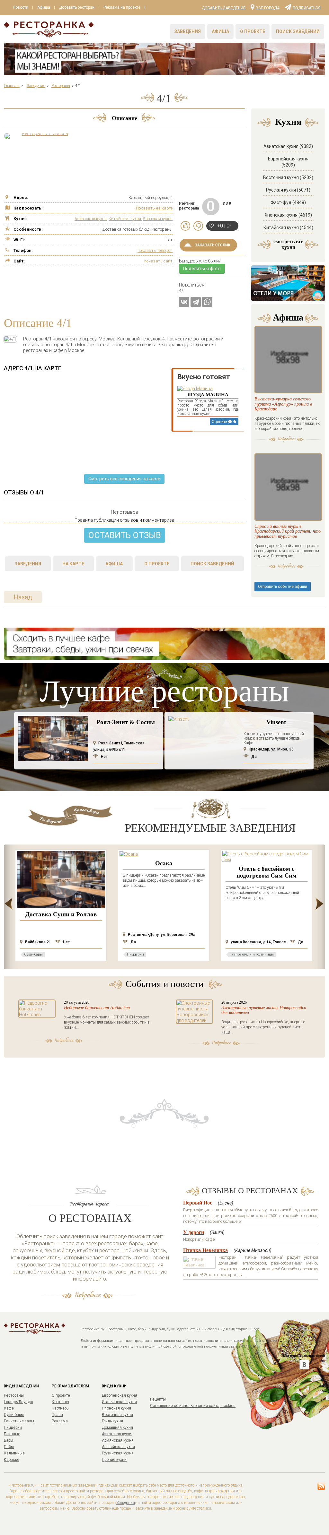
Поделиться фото (202, 268)
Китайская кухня (125, 218)
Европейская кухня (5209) (288, 161)
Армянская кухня (118, 1440)
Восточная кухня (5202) (288, 177)
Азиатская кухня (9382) (288, 146)
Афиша (43, 7)
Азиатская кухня (91, 218)
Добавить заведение (223, 8)
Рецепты (158, 1399)
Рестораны (14, 1395)
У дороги (193, 1232)
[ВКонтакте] (184, 302)
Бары (8, 1440)
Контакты (60, 1402)
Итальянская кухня (119, 1402)
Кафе (9, 1408)
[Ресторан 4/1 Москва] (42, 136)
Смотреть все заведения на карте (124, 478)
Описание (124, 118)
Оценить (220, 421)
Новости (20, 7)
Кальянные (14, 1453)
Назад (22, 597)
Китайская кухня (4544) (288, 227)
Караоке (11, 1459)
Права (57, 1414)
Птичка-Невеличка (205, 1250)
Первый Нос (197, 1202)
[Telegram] (196, 302)
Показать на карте (154, 208)
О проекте (252, 31)
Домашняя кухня (117, 1427)
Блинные (12, 1434)
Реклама (60, 1421)
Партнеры (60, 1408)
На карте (73, 563)
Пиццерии (13, 1427)
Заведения (187, 31)
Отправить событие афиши (282, 586)
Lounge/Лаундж (18, 1402)
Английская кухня (118, 1447)
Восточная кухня (117, 1414)
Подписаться (307, 8)
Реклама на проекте (121, 7)
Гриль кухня (112, 1421)
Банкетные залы (19, 1421)
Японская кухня (158, 218)
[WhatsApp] (207, 302)
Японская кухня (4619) (288, 215)
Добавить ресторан (76, 7)
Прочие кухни (114, 1459)
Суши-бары (14, 1414)
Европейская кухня (119, 1395)
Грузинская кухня (118, 1453)
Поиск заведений (298, 31)
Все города (268, 8)
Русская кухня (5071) (288, 190)
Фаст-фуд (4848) (288, 202)
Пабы (9, 1447)
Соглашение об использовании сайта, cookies (193, 1405)
